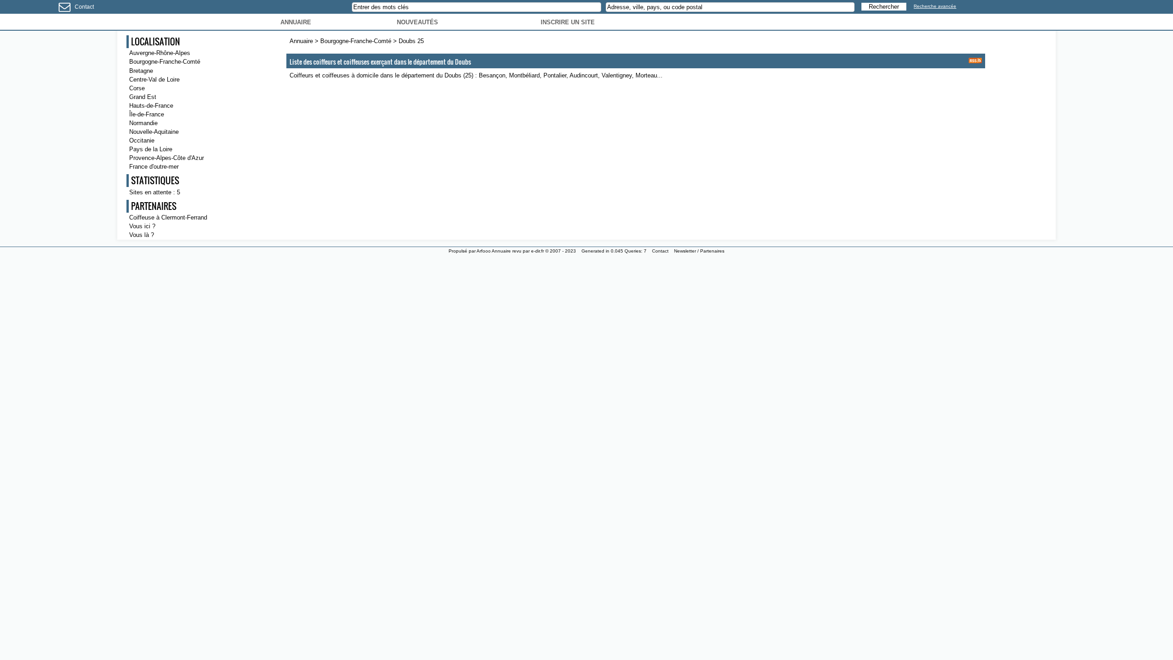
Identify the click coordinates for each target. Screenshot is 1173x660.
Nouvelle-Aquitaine (154, 131)
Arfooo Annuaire (494, 250)
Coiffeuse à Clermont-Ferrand (168, 217)
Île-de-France (146, 114)
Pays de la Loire (150, 149)
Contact (84, 7)
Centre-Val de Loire (154, 79)
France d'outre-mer (154, 166)
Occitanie (141, 140)
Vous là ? (141, 234)
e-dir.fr (537, 250)
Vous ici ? (142, 226)
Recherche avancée (935, 6)
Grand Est (142, 97)
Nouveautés (417, 22)
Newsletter (685, 250)
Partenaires (712, 250)
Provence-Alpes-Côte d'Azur (166, 157)
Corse (137, 88)
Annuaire (295, 22)
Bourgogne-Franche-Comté (356, 41)
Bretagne (141, 70)
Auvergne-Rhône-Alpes (159, 53)
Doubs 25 (411, 41)
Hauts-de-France (151, 105)
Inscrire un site (568, 22)
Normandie (143, 123)
